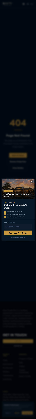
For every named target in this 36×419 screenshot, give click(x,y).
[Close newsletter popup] (31, 181)
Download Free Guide (18, 233)
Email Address (9, 222)
